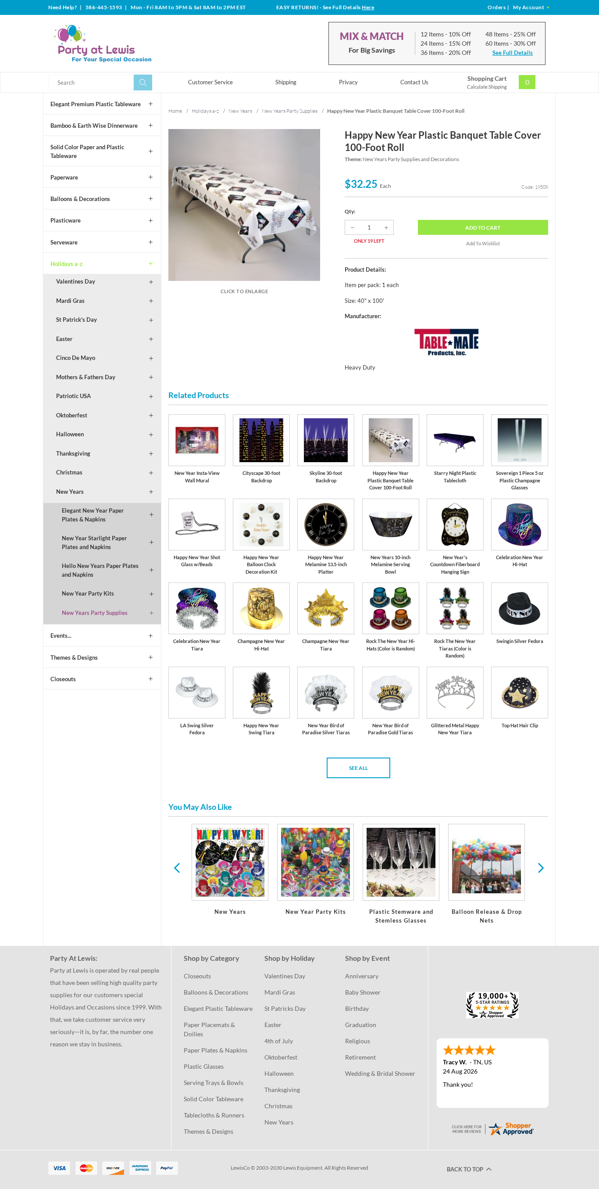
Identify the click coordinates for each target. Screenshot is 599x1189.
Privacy (348, 82)
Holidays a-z (66, 263)
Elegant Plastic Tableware (218, 1008)
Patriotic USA (73, 395)
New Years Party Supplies (95, 612)
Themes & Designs (74, 657)
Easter (64, 338)
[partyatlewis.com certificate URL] (492, 1128)
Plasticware (65, 220)
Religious (357, 1041)
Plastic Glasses (204, 1066)
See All (358, 768)
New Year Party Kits (88, 593)
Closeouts (63, 679)
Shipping (285, 82)
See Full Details (512, 52)
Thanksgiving (73, 453)
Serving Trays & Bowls (213, 1082)
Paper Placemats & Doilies (210, 1029)
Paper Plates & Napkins (215, 1050)
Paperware (64, 177)
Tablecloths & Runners (214, 1115)
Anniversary (361, 976)
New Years (70, 491)
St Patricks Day (285, 1008)
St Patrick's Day (76, 319)
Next (539, 867)
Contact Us (414, 82)
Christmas (69, 472)
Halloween (70, 434)
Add (482, 227)
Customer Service (210, 82)
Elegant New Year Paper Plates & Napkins (93, 515)
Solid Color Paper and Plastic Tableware (87, 151)
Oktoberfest (71, 415)
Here (368, 7)
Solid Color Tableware (213, 1099)
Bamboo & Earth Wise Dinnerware (94, 125)
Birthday (357, 1008)
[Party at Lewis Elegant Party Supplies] (123, 43)
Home (175, 111)
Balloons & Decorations (80, 198)
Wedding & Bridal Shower (380, 1073)
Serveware (64, 242)
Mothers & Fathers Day (85, 377)
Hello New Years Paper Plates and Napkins (100, 570)
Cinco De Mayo (75, 357)
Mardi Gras (70, 300)
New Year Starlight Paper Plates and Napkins (94, 542)
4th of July (278, 1041)
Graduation (360, 1024)
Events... (60, 635)
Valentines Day (75, 281)
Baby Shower (363, 992)
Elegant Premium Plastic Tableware (95, 104)
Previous (176, 867)
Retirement (360, 1057)
